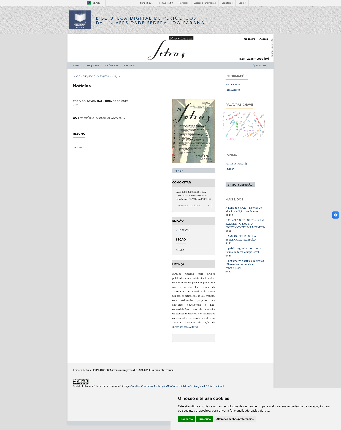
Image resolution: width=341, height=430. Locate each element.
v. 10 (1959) (104, 76)
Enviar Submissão (240, 184)
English (230, 169)
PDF (180, 170)
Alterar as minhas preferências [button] (235, 418)
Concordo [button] (186, 418)
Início (76, 76)
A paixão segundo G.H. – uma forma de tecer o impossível (243, 250)
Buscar (260, 65)
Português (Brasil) (236, 163)
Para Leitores (233, 84)
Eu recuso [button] (205, 418)
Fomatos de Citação (189, 205)
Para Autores (233, 89)
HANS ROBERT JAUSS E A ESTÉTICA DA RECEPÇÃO (241, 237)
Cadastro (249, 38)
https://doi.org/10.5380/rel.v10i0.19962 (103, 117)
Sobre (128, 65)
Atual (77, 65)
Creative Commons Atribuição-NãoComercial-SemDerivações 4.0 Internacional (177, 386)
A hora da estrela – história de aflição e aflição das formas (244, 209)
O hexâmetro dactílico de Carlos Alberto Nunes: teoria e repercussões (245, 264)
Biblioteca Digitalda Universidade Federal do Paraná (150, 20)
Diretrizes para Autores (185, 326)
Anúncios (111, 65)
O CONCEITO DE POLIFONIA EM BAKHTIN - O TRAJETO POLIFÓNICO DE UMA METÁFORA (246, 223)
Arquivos (92, 65)
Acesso (263, 38)
